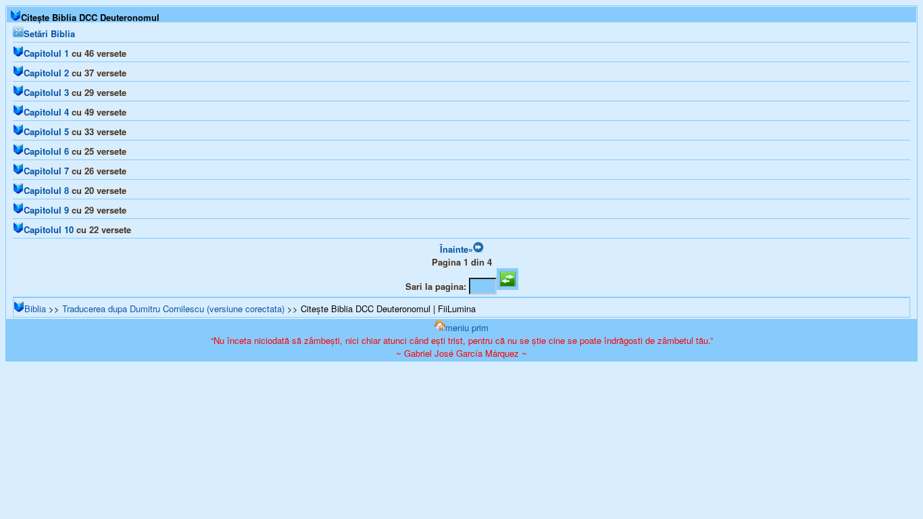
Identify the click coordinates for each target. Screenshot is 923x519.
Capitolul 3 (46, 92)
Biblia (35, 308)
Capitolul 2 (46, 72)
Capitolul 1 (46, 53)
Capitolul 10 (49, 229)
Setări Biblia (49, 33)
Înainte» (456, 249)
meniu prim (467, 327)
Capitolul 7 (46, 170)
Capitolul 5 (46, 131)
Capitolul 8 (46, 190)
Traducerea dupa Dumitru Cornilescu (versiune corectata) (173, 308)
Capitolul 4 (46, 111)
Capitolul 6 (46, 151)
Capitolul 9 (46, 209)
